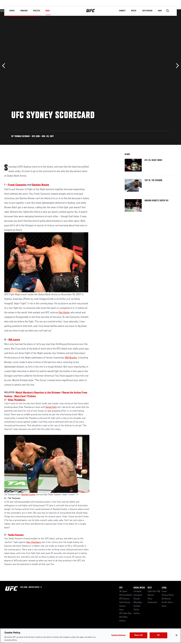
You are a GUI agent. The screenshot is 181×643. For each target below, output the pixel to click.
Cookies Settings (118, 635)
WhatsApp (137, 602)
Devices (151, 595)
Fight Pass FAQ (154, 591)
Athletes (36, 11)
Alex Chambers (33, 542)
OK (158, 635)
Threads (136, 599)
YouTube (136, 606)
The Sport (123, 591)
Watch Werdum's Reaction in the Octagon (38, 392)
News (48, 11)
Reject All (138, 635)
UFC (120, 588)
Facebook (137, 591)
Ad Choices (166, 599)
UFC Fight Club (125, 613)
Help (150, 588)
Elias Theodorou (16, 400)
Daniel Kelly (51, 407)
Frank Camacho (17, 184)
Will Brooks (71, 357)
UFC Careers (124, 599)
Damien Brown (40, 184)
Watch (133, 11)
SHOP (160, 11)
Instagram (137, 595)
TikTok (136, 610)
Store (121, 610)
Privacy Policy (168, 595)
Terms (164, 591)
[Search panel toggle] (167, 10)
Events (12, 11)
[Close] (176, 635)
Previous (4, 65)
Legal (164, 588)
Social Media (139, 588)
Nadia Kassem (16, 535)
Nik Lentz (14, 339)
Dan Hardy (64, 312)
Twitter (136, 613)
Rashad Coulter (28, 494)
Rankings (24, 11)
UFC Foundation (125, 595)
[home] (91, 10)
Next (176, 65)
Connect (122, 11)
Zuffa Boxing (147, 11)
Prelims (31, 396)
